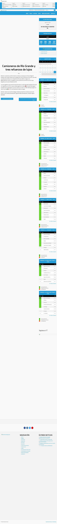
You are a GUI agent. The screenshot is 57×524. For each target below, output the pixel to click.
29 (52, 72)
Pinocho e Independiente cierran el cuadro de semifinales (47, 444)
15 (52, 67)
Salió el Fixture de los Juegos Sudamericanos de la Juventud (44, 437)
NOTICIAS (35, 13)
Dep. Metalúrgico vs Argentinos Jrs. (47, 27)
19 (45, 70)
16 (54, 67)
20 (47, 70)
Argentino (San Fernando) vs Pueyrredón (47, 35)
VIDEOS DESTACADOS (46, 13)
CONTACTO (53, 13)
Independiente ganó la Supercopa (46, 439)
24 (40, 72)
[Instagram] (27, 428)
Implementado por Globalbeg (51, 521)
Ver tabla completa (52, 101)
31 (40, 74)
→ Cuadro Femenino (43, 53)
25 (42, 72)
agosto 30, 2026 (47, 22)
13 (47, 67)
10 (40, 67)
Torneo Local (23, 446)
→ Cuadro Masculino (43, 51)
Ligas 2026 (23, 439)
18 (42, 70)
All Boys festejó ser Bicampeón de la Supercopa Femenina (46, 441)
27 (47, 72)
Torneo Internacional (25, 445)
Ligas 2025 (23, 441)
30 (54, 72)
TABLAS (30, 13)
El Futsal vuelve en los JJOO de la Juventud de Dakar (28, 99)
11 (42, 67)
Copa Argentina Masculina (25, 449)
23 (54, 70)
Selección (23, 444)
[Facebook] (25, 428)
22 (52, 70)
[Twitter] (30, 428)
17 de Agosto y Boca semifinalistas (46, 445)
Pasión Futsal (31, 10)
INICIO (27, 13)
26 (45, 72)
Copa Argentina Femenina (25, 451)
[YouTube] (32, 428)
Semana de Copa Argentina (7, 98)
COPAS (39, 13)
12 (45, 67)
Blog (19, 73)
